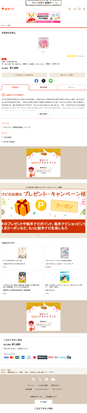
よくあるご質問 (43, 385)
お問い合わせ (55, 385)
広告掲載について (51, 396)
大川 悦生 (8, 64)
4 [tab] (46, 235)
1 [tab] (39, 235)
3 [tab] (43, 235)
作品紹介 (15, 87)
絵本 (9, 25)
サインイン (31, 385)
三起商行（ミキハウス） (36, 64)
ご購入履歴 (28, 389)
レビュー (71, 87)
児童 (21, 372)
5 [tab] (48, 235)
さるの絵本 (7, 137)
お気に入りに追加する (25, 75)
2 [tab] (41, 235)
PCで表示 (43, 402)
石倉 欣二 (18, 64)
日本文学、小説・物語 (37, 372)
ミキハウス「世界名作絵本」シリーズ (16, 127)
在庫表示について (22, 348)
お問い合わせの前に (10, 348)
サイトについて (57, 389)
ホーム (3, 25)
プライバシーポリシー (42, 389)
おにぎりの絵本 (8, 142)
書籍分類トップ (12, 372)
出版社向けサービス (36, 396)
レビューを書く (68, 75)
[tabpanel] (43, 209)
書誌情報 (43, 87)
